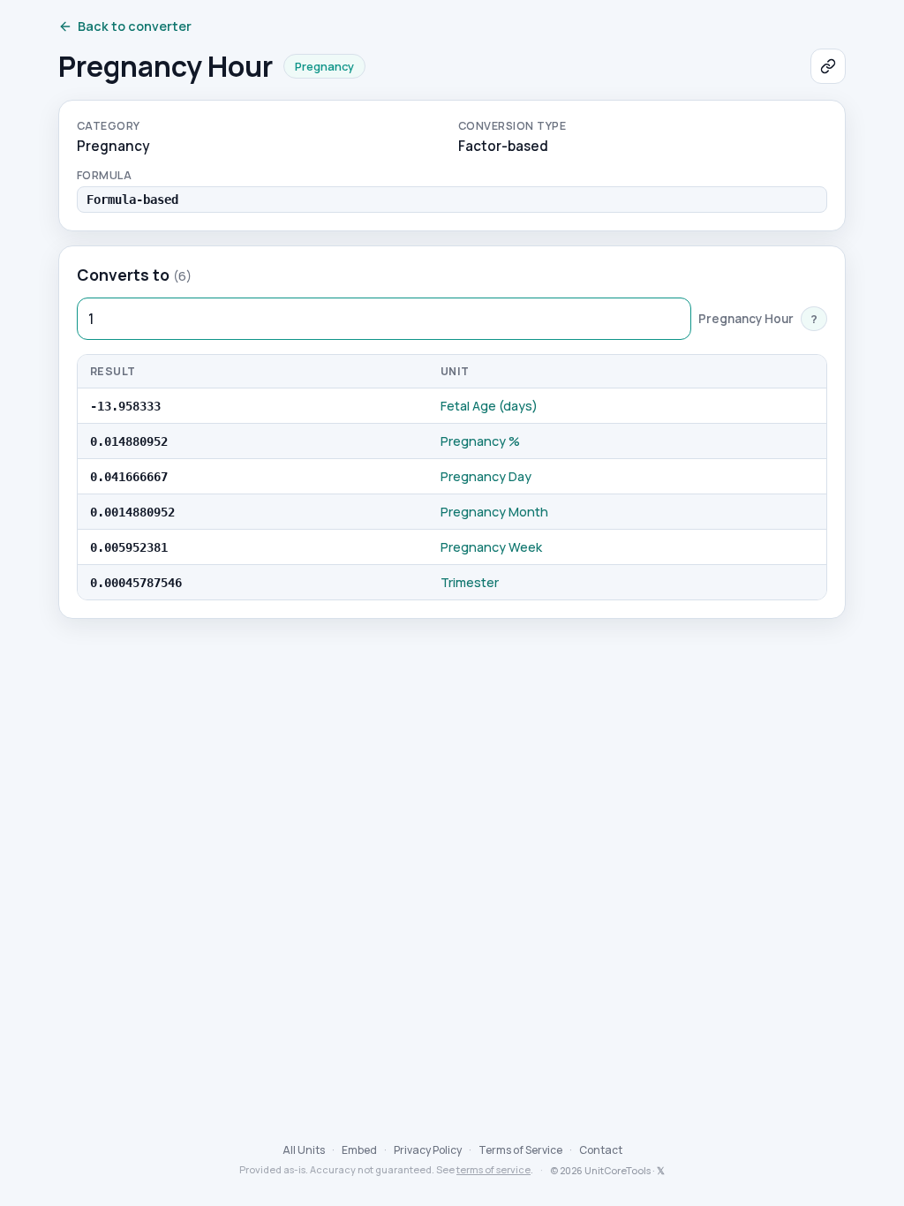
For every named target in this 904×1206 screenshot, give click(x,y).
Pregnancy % (480, 441)
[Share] (828, 66)
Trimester (470, 582)
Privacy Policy (428, 1149)
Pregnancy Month (494, 511)
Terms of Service (520, 1149)
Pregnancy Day (486, 476)
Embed (359, 1149)
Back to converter (135, 26)
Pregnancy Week (491, 547)
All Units (303, 1149)
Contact (600, 1149)
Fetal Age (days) (489, 405)
